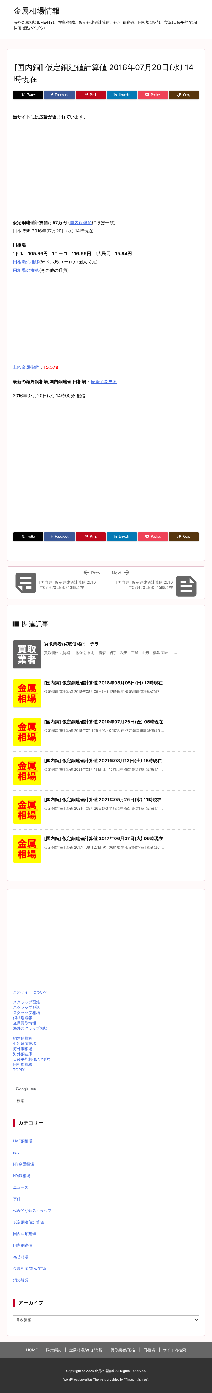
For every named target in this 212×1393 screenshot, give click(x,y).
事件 (17, 1198)
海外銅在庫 (22, 1054)
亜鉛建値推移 (24, 1043)
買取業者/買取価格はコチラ (71, 644)
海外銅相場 (22, 1048)
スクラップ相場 (26, 1012)
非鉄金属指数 (26, 367)
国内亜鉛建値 (24, 1233)
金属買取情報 (24, 1023)
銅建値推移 (22, 1038)
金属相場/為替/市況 (30, 1268)
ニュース (20, 1187)
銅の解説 (20, 1280)
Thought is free (136, 1379)
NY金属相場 (23, 1164)
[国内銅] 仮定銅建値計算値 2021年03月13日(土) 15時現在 (103, 760)
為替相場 (20, 1256)
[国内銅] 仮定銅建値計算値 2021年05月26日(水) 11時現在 (102, 799)
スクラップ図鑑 (26, 1002)
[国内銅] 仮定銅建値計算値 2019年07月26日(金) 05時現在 (103, 721)
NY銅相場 (21, 1175)
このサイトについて (30, 992)
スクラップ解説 (26, 1007)
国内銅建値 (81, 222)
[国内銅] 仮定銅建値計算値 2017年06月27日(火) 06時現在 (103, 838)
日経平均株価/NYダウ (32, 1059)
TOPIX (19, 1069)
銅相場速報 (22, 1017)
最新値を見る (104, 381)
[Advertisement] (106, 165)
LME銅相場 (22, 1140)
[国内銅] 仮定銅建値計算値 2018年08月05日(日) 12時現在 (103, 682)
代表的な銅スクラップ (32, 1210)
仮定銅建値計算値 (28, 1222)
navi (16, 1152)
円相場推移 (22, 1064)
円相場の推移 (26, 261)
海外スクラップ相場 (30, 1028)
